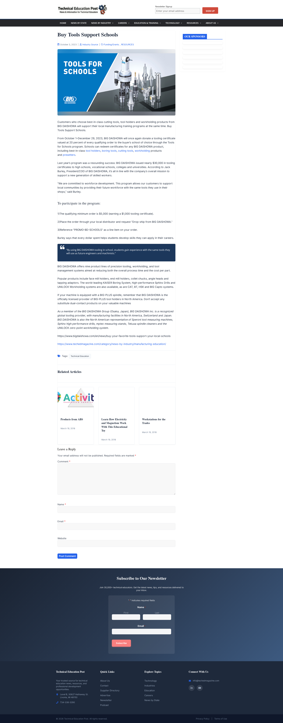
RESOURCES (127, 44)
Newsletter (106, 700)
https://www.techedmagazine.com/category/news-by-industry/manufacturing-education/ (111, 343)
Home (63, 23)
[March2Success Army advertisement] (203, 62)
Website (61, 538)
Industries (149, 685)
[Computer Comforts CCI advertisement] (203, 47)
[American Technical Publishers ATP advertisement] (203, 43)
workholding (142, 150)
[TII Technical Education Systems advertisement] (203, 52)
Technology (173, 23)
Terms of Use (220, 718)
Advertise (105, 695)
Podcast (104, 705)
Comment (63, 461)
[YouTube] (200, 688)
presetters (69, 154)
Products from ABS (72, 419)
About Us (211, 23)
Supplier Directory (109, 690)
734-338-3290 (67, 702)
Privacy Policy (202, 718)
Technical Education (80, 356)
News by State (151, 700)
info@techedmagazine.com (206, 680)
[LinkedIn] (192, 688)
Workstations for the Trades (154, 421)
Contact (104, 685)
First (126, 612)
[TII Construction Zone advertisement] (203, 57)
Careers (122, 23)
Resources (193, 23)
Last (157, 612)
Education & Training (146, 23)
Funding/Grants (111, 44)
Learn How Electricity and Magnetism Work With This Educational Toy (114, 424)
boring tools (109, 150)
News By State (79, 23)
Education (149, 690)
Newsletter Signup (163, 6)
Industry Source (90, 44)
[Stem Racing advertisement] (203, 67)
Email (61, 521)
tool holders (93, 150)
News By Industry (101, 23)
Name (61, 504)
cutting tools (125, 150)
